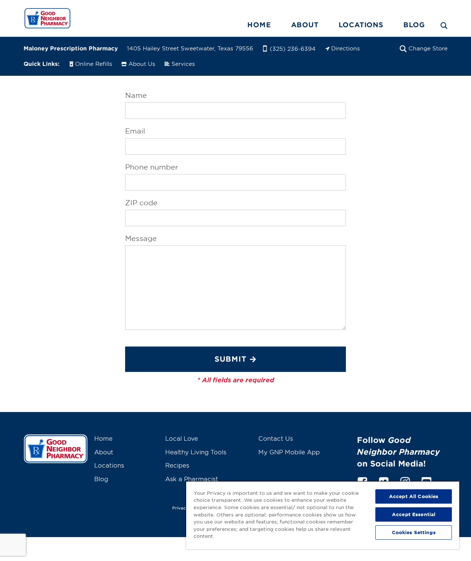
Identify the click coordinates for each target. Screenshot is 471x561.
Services (183, 63)
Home (259, 25)
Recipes (177, 465)
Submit (231, 358)
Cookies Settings (414, 532)
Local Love (181, 438)
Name (136, 95)
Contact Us (275, 438)
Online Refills (93, 63)
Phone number (151, 167)
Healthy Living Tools (195, 451)
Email (135, 131)
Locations (361, 25)
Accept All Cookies (413, 496)
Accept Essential (413, 514)
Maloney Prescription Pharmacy (71, 48)
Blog (414, 25)
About (305, 25)
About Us (141, 63)
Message (141, 238)
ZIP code (141, 203)
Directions (345, 48)
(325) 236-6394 (293, 48)
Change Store (427, 48)
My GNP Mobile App (289, 451)
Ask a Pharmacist (191, 478)
